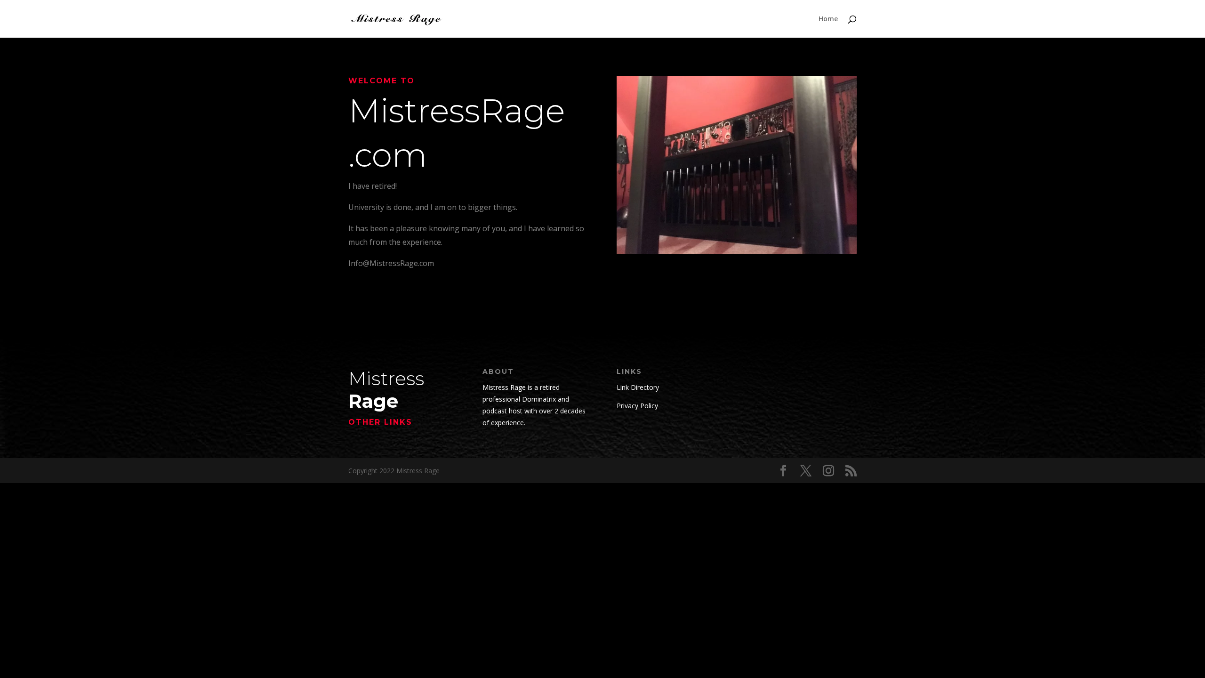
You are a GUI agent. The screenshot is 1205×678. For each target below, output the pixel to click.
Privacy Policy (637, 405)
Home (828, 19)
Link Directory (638, 387)
